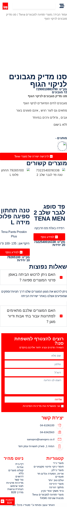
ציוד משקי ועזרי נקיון (52, 490)
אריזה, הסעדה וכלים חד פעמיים (50, 475)
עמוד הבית (60, 14)
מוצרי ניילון (58, 470)
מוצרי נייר (58, 463)
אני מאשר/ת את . (41, 406)
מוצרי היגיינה (56, 483)
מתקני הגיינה (56, 487)
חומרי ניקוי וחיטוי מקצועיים (49, 466)
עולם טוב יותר (56, 480)
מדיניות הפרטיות (32, 406)
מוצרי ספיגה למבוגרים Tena (35, 14)
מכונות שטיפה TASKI (52, 498)
